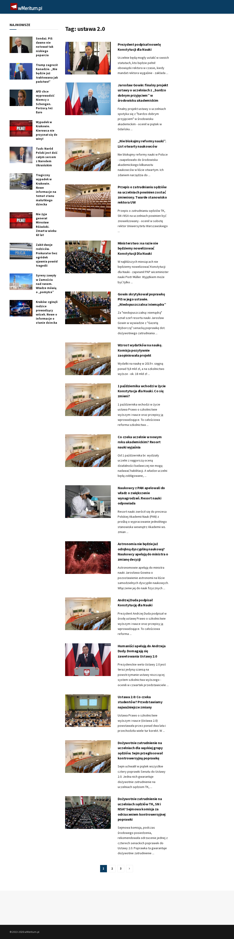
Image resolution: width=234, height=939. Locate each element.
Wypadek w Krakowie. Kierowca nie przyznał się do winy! (46, 130)
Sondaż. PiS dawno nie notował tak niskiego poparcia (44, 47)
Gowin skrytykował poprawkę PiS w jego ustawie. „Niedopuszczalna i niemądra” (142, 299)
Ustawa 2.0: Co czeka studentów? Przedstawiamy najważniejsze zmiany (140, 702)
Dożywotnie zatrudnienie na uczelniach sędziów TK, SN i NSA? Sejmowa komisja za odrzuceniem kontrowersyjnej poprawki (141, 809)
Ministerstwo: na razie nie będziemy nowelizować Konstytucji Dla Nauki (138, 248)
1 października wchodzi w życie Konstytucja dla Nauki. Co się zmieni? (142, 391)
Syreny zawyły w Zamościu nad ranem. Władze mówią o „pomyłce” (46, 283)
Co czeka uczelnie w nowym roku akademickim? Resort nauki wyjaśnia (140, 442)
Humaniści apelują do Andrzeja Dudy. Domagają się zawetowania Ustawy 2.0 (142, 651)
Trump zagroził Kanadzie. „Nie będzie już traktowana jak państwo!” (47, 73)
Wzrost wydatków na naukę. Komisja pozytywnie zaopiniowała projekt (140, 350)
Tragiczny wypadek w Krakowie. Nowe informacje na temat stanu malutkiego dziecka (46, 189)
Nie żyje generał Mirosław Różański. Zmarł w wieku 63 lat (46, 224)
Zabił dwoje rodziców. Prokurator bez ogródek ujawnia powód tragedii (47, 255)
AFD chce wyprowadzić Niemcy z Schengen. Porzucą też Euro (45, 102)
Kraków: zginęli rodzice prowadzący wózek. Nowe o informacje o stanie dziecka (47, 312)
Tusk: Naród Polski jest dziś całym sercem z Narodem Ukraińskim (46, 157)
